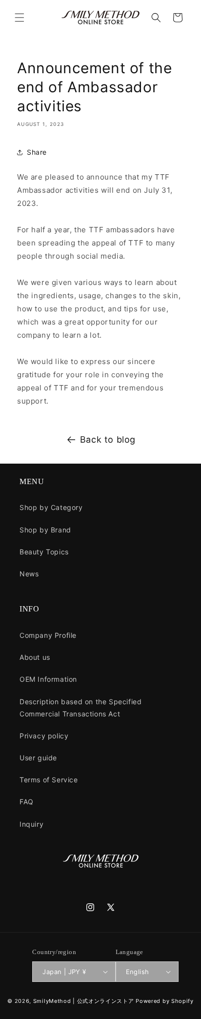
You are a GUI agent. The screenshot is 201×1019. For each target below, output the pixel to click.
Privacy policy (44, 736)
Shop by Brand (45, 530)
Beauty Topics (44, 552)
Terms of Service (49, 779)
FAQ (27, 801)
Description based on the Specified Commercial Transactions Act (80, 707)
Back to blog (108, 439)
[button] (19, 17)
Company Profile (48, 635)
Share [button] (37, 152)
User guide (38, 758)
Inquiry (31, 824)
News (29, 574)
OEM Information (48, 679)
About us (35, 657)
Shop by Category (51, 507)
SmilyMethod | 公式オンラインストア (83, 1001)
